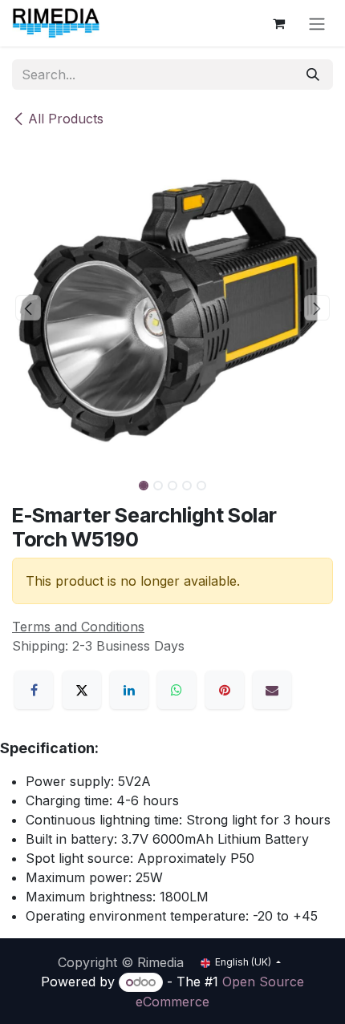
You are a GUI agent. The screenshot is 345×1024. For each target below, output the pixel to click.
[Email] (272, 690)
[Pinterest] (224, 690)
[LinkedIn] (129, 690)
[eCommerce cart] (278, 23)
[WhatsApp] (176, 690)
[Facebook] (33, 690)
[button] (28, 308)
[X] (82, 690)
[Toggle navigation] (317, 23)
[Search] (313, 74)
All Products (66, 119)
